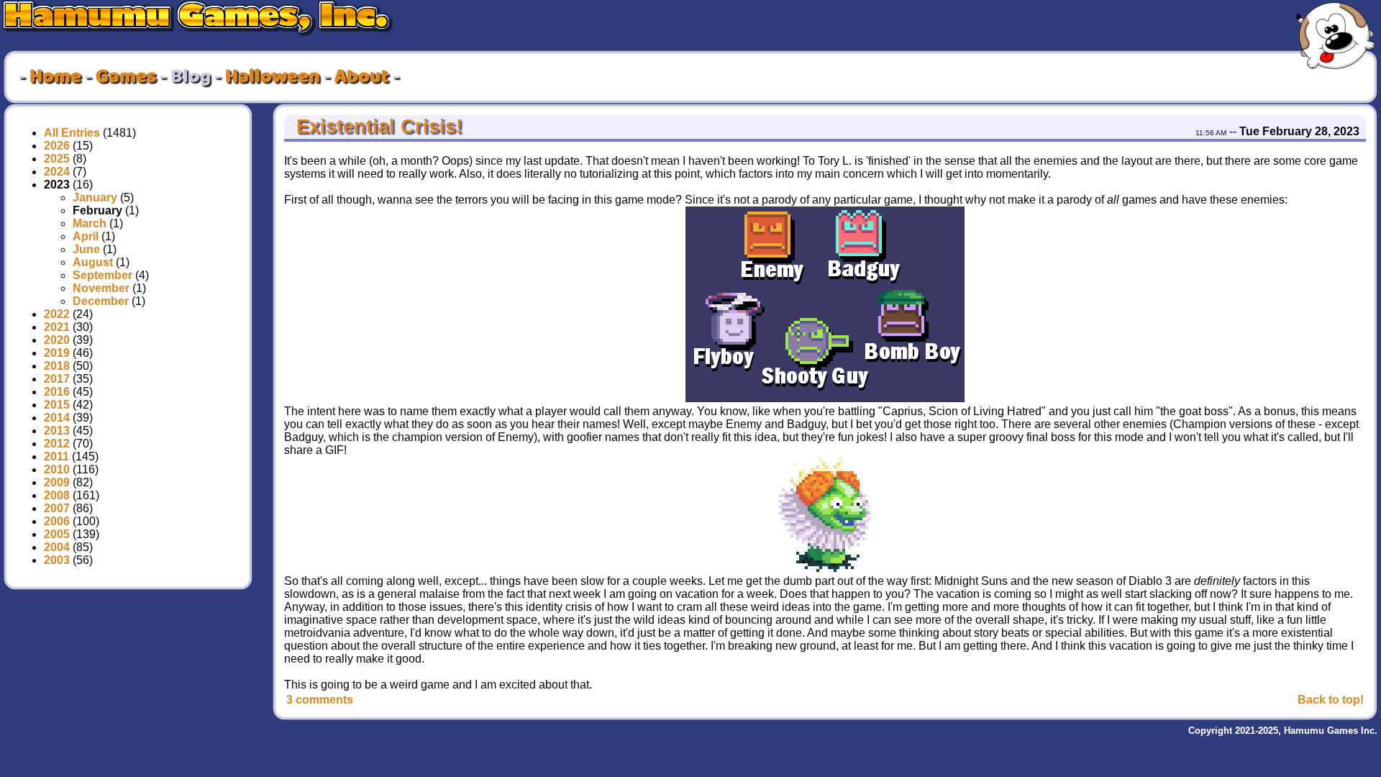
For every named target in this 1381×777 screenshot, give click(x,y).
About (361, 77)
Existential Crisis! (376, 126)
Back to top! (1331, 700)
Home (55, 77)
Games (126, 77)
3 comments (319, 700)
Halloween (272, 77)
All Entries (72, 133)
